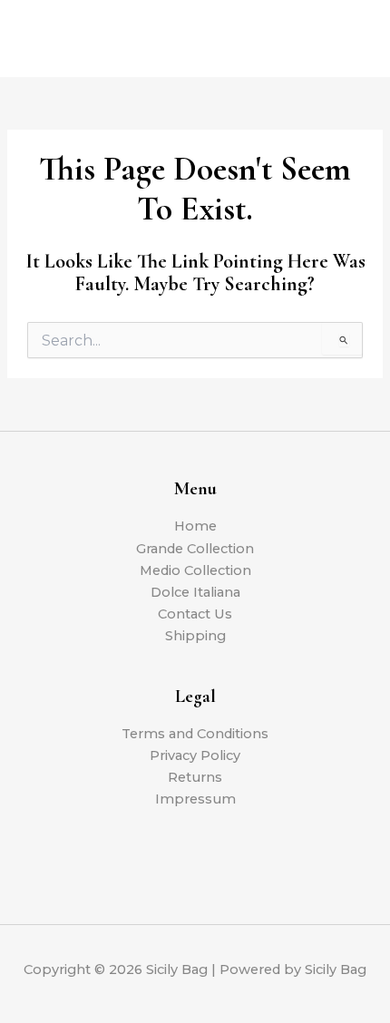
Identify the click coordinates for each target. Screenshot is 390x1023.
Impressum (195, 799)
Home (195, 526)
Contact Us (195, 614)
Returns (195, 777)
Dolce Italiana (195, 592)
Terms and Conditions (195, 734)
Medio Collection (195, 570)
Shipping (195, 636)
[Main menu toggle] (354, 38)
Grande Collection (195, 549)
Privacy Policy (195, 755)
